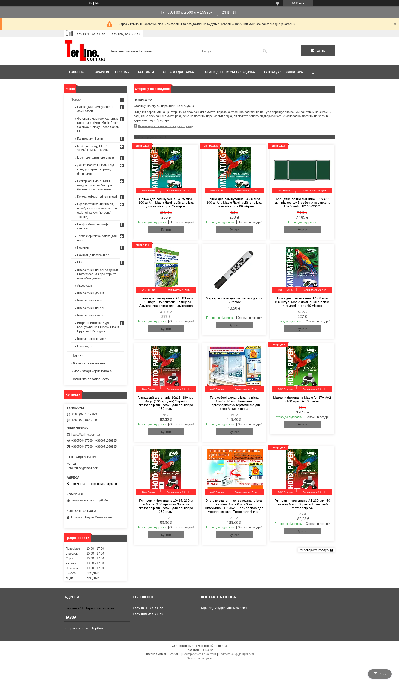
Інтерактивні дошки (90, 293)
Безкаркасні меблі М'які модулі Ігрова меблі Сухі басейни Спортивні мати (94, 185)
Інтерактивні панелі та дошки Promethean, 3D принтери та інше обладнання (97, 274)
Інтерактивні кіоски (90, 300)
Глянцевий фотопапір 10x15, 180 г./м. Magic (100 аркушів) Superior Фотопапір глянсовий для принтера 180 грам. (166, 403)
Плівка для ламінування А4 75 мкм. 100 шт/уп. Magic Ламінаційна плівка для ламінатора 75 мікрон (166, 202)
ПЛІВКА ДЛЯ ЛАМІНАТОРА (283, 72)
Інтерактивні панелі (90, 308)
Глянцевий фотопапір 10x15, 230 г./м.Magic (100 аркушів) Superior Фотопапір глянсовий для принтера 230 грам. (166, 506)
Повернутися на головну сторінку (165, 126)
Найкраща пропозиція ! (93, 255)
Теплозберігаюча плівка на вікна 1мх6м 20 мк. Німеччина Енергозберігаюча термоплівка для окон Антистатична (234, 403)
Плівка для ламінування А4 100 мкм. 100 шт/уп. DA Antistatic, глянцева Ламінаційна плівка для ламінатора (166, 301)
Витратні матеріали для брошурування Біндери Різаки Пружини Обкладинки (98, 327)
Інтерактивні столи (90, 315)
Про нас (122, 72)
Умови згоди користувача (91, 371)
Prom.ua (221, 645)
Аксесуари (84, 285)
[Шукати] (265, 51)
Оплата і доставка (178, 72)
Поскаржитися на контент (199, 654)
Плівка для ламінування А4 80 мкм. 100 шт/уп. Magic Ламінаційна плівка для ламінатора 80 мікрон (234, 202)
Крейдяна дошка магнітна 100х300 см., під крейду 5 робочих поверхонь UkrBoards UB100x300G (302, 202)
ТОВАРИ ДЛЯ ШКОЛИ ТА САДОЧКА (229, 72)
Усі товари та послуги (314, 550)
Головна (76, 72)
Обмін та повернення (88, 363)
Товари (99, 72)
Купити (166, 229)
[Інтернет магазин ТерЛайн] (84, 51)
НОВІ (81, 262)
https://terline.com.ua (85, 434)
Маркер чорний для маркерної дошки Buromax (234, 300)
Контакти (146, 72)
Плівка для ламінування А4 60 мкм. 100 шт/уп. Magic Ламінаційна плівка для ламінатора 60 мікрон (302, 301)
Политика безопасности (90, 379)
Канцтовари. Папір (90, 138)
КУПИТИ (228, 12)
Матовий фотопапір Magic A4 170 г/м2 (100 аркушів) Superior (302, 399)
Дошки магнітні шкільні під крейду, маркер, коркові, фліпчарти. (95, 169)
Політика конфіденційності (236, 654)
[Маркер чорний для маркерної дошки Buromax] (234, 269)
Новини (77, 355)
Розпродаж (84, 346)
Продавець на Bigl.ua (200, 650)
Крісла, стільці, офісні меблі (97, 196)
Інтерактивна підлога (91, 338)
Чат (383, 674)
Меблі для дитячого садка (95, 157)
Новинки (83, 247)
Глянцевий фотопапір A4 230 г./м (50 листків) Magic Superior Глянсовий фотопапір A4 (302, 504)
